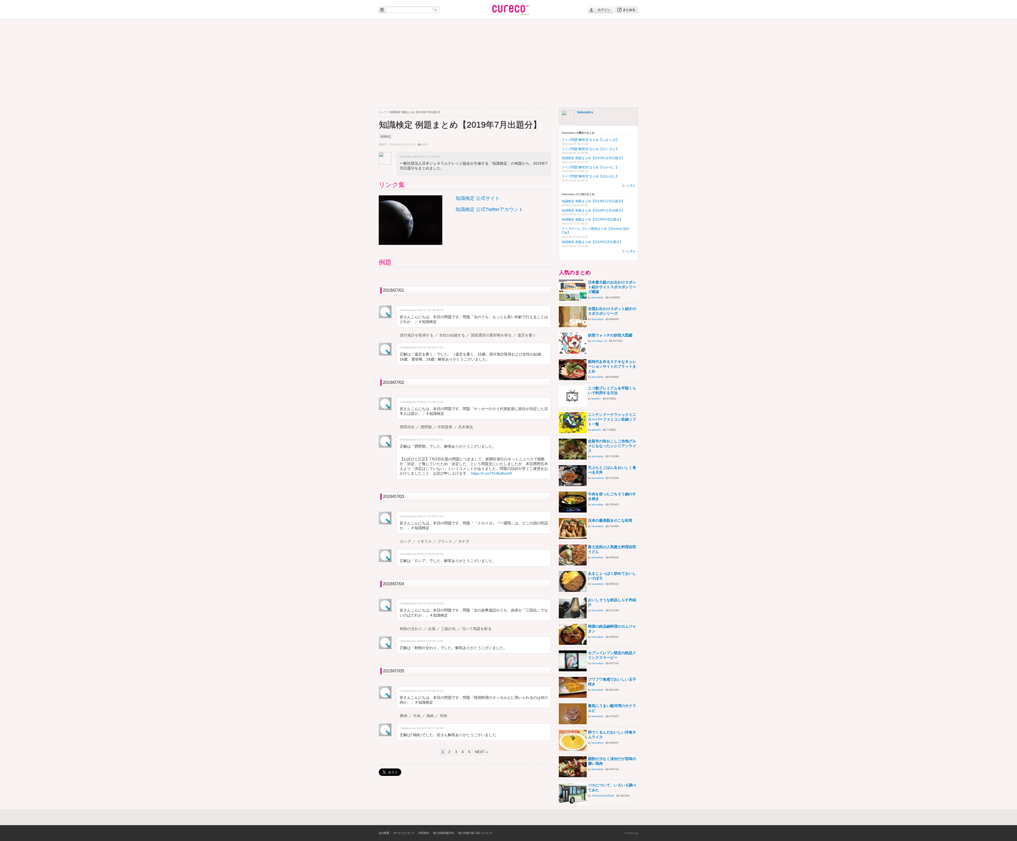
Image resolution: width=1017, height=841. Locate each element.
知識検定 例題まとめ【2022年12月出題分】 (593, 158)
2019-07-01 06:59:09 (430, 310)
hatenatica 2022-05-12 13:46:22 (420, 156)
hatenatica (585, 112)
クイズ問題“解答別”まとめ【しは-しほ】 (590, 140)
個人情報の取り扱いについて (475, 832)
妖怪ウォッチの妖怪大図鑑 (610, 335)
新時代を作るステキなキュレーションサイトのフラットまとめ (612, 366)
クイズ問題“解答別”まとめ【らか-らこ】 (590, 167)
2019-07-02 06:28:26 (430, 402)
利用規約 (423, 832)
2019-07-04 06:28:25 (430, 553)
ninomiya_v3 (599, 340)
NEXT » (481, 752)
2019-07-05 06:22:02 (430, 641)
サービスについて (403, 832)
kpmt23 (596, 398)
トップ (383, 112)
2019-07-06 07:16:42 (430, 728)
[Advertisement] (508, 64)
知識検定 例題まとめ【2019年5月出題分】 (592, 219)
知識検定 (385, 136)
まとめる (629, 10)
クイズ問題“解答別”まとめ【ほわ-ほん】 (590, 176)
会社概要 (384, 832)
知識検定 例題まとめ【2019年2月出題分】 (592, 242)
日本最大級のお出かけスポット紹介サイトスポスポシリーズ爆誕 (612, 287)
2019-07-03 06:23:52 (430, 439)
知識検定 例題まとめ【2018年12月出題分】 (593, 201)
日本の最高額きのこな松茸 (610, 520)
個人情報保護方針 (443, 832)
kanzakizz (598, 297)
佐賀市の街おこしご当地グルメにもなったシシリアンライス (612, 446)
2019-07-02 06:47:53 (430, 347)
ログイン (603, 10)
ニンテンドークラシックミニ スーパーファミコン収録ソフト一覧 (612, 419)
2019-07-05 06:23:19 (430, 690)
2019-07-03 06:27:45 (430, 516)
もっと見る (628, 185)
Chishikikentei (408, 310)
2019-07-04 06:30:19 (430, 603)
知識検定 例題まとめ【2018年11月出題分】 (593, 210)
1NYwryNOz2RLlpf (603, 795)
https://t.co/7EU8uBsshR (491, 473)
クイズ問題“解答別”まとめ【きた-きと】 (590, 149)
